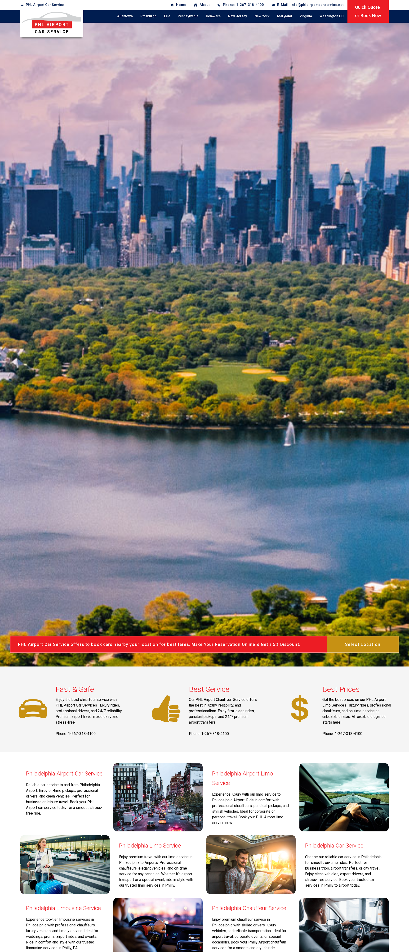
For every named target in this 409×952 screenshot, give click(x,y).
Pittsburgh (148, 16)
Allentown (125, 16)
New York (262, 16)
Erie (167, 16)
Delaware (213, 16)
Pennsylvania (188, 16)
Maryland (284, 16)
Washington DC (332, 16)
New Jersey (237, 16)
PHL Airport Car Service (45, 5)
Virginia (306, 16)
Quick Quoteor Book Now (368, 11)
